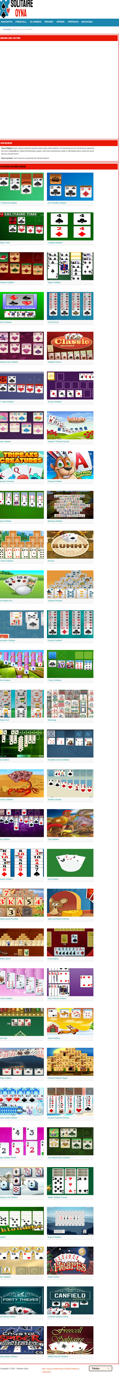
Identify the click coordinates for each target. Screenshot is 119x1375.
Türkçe (95, 1368)
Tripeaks (73, 22)
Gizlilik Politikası (71, 1369)
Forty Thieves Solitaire (57, 998)
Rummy (51, 561)
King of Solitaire (54, 1237)
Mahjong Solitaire (55, 521)
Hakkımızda (58, 1369)
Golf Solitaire (53, 879)
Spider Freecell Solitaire (58, 1356)
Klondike (35, 22)
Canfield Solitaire (55, 243)
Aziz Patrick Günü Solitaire (59, 1158)
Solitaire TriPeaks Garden (58, 442)
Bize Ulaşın (47, 1369)
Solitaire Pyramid (55, 601)
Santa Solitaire (54, 1038)
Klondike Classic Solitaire (58, 760)
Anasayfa (7, 29)
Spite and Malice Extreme (58, 919)
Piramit (48, 22)
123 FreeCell (53, 322)
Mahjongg (52, 720)
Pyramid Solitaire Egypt (57, 1078)
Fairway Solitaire (55, 481)
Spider (60, 22)
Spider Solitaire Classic (57, 1197)
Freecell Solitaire (55, 640)
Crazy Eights (53, 959)
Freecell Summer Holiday (58, 1118)
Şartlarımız (46, 1372)
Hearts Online (53, 1277)
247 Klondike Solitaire (57, 203)
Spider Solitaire (54, 282)
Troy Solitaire (53, 839)
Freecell (21, 22)
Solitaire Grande (55, 800)
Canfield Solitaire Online (58, 1317)
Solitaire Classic (54, 362)
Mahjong (87, 22)
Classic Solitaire (54, 680)
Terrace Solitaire (55, 402)
